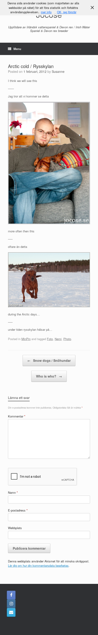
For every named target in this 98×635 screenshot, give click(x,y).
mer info (46, 12)
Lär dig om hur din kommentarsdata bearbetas (38, 565)
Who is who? (49, 376)
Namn (13, 492)
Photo (67, 339)
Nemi (58, 339)
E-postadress (18, 510)
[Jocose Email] (11, 612)
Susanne (58, 71)
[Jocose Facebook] (11, 595)
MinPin (26, 339)
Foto (50, 339)
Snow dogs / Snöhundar (49, 360)
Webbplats (15, 528)
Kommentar (16, 416)
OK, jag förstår (66, 12)
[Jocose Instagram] (11, 603)
